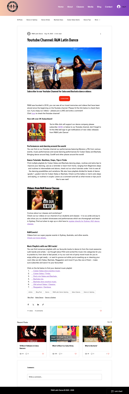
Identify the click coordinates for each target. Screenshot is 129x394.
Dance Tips (87, 20)
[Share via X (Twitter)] (33, 304)
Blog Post (39, 292)
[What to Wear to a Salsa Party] (64, 334)
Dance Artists (45, 20)
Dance (47, 292)
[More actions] (100, 33)
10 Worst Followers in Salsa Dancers (29, 346)
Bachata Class (58, 20)
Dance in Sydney (32, 20)
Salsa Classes (76, 292)
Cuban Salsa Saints (73, 20)
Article (30, 292)
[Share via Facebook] (28, 304)
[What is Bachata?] (97, 334)
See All (109, 322)
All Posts (19, 20)
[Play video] (64, 68)
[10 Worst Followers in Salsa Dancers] (31, 334)
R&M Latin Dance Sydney (60, 292)
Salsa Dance (39, 297)
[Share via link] (43, 304)
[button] (70, 6)
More (96, 20)
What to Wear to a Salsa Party (62, 345)
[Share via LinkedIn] (38, 304)
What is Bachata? (91, 345)
